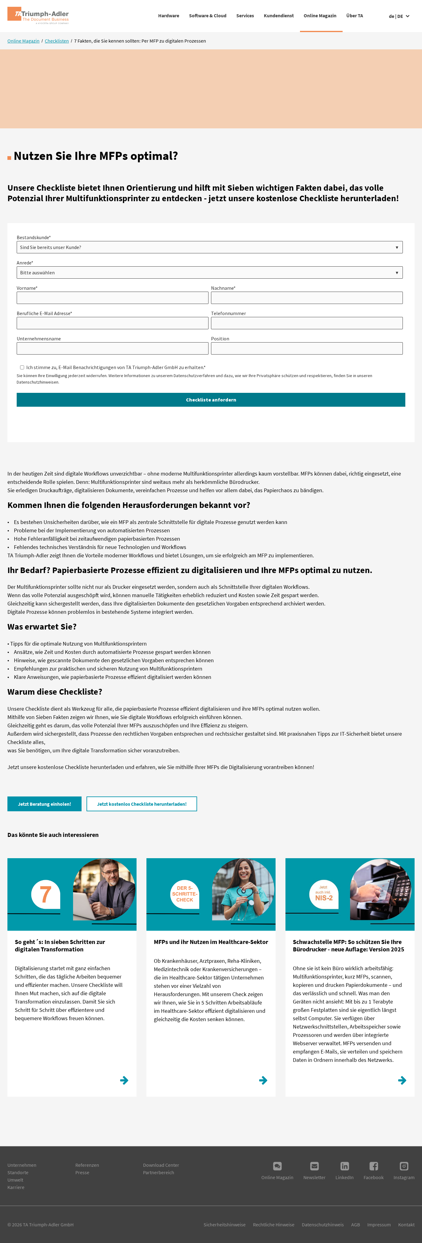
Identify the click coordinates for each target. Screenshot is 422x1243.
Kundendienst (279, 15)
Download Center (161, 1165)
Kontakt (406, 1224)
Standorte (17, 1172)
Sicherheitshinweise (225, 1224)
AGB (355, 1224)
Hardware (168, 15)
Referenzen (87, 1165)
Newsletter (314, 1177)
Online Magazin (320, 15)
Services (245, 15)
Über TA (354, 15)
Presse (82, 1172)
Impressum (379, 1224)
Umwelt (15, 1180)
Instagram (404, 1177)
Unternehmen (21, 1165)
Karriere (15, 1187)
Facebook (374, 1177)
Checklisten (57, 41)
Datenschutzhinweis (323, 1224)
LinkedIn (344, 1177)
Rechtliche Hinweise (273, 1224)
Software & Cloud (207, 15)
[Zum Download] (124, 1082)
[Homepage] (38, 16)
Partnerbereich (158, 1172)
